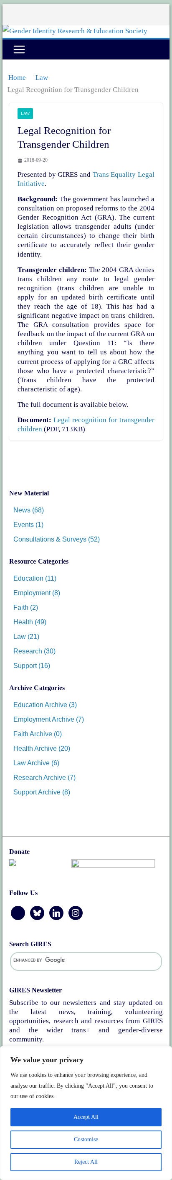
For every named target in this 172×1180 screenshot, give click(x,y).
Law (25, 113)
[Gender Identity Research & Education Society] (75, 31)
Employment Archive (43, 719)
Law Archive (31, 763)
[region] (86, 1113)
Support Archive (37, 792)
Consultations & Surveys (49, 539)
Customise (86, 1139)
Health (23, 622)
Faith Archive (32, 733)
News (21, 510)
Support (25, 665)
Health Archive (35, 748)
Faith (20, 607)
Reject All (86, 1162)
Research (27, 651)
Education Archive (40, 704)
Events (23, 524)
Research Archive (39, 777)
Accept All (86, 1117)
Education (28, 578)
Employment (32, 592)
